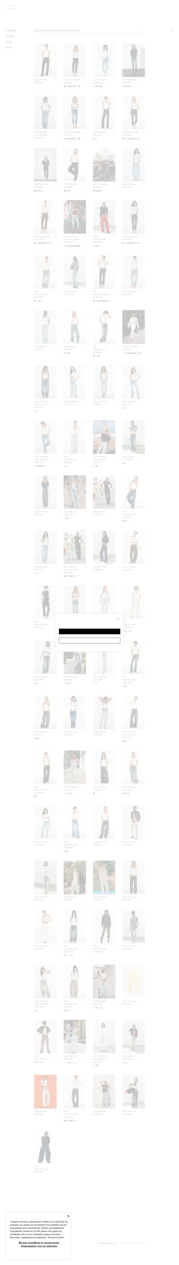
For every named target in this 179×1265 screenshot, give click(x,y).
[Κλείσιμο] (68, 1216)
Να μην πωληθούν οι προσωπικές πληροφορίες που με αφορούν (39, 1244)
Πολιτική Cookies (56, 1237)
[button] (89, 631)
